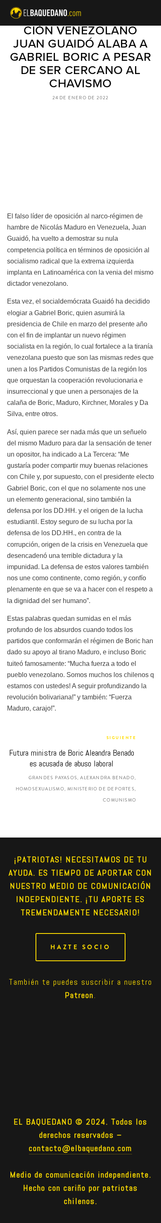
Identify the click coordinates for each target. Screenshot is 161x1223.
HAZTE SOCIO (80, 947)
